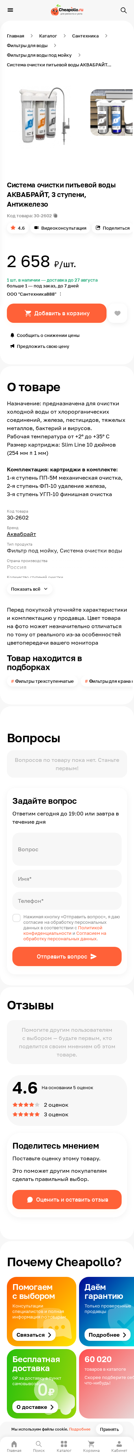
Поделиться (116, 228)
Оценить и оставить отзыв (72, 1199)
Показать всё (26, 589)
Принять (109, 1429)
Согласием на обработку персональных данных (64, 935)
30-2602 (43, 215)
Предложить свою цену (43, 346)
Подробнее (79, 1429)
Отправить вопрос (62, 956)
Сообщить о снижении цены (48, 335)
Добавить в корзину (62, 313)
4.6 (21, 228)
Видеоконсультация (63, 228)
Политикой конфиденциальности (62, 930)
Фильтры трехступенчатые (44, 681)
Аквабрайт (21, 533)
